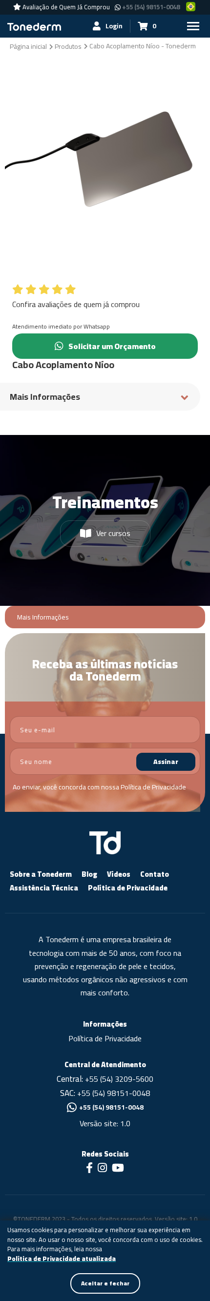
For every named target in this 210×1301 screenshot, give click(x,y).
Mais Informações (43, 617)
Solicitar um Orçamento (112, 346)
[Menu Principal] (193, 26)
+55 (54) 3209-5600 (119, 1079)
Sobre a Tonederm (41, 874)
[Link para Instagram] (102, 1168)
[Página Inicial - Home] (34, 26)
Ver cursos (113, 533)
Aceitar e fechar (105, 1283)
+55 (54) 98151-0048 (151, 7)
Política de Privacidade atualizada (61, 1259)
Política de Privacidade (153, 787)
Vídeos (118, 874)
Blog (89, 874)
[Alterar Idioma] (191, 6)
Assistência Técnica (44, 888)
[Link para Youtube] (118, 1168)
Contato (154, 874)
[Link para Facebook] (89, 1168)
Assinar (165, 761)
